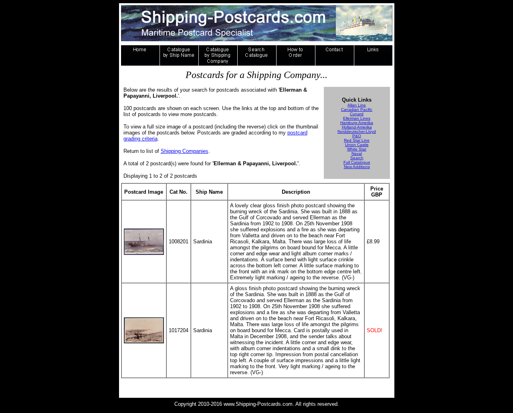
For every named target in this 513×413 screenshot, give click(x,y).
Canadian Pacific (356, 109)
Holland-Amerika (357, 127)
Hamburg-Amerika (356, 122)
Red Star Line (357, 140)
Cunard (357, 114)
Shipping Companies (184, 151)
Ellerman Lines (356, 118)
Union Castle (357, 144)
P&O (356, 136)
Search (357, 158)
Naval (356, 153)
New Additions (357, 166)
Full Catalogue (356, 162)
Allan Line (356, 105)
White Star (356, 149)
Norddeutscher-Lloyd (356, 131)
